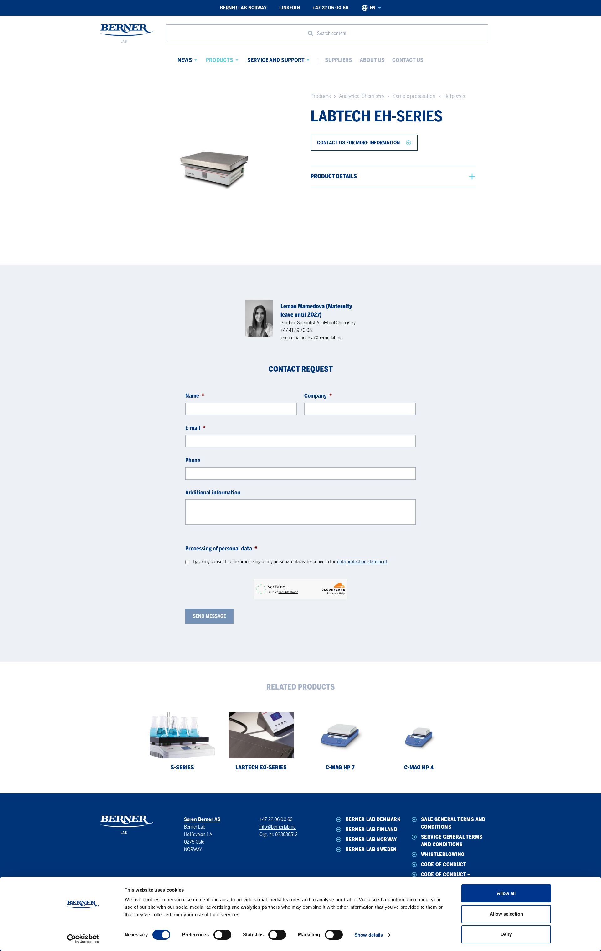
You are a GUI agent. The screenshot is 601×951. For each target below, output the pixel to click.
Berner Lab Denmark (373, 819)
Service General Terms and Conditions (451, 840)
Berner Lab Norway (243, 8)
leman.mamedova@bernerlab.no (311, 338)
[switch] (222, 935)
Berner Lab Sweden (371, 849)
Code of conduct (443, 864)
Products (219, 60)
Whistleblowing (443, 854)
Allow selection (506, 914)
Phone (192, 460)
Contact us (408, 60)
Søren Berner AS (202, 819)
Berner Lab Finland (371, 829)
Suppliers (338, 60)
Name (194, 395)
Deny (506, 934)
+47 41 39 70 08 (296, 330)
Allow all (506, 893)
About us (372, 60)
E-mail (195, 428)
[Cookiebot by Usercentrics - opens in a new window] (83, 938)
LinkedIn (289, 8)
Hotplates (454, 96)
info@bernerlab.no (277, 827)
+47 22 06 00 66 (330, 8)
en (372, 8)
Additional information (212, 492)
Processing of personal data (221, 548)
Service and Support (276, 60)
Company (318, 395)
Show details (368, 935)
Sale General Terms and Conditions (453, 823)
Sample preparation (414, 96)
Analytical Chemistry (361, 96)
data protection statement (362, 562)
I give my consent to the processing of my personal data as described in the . (290, 562)
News (184, 60)
